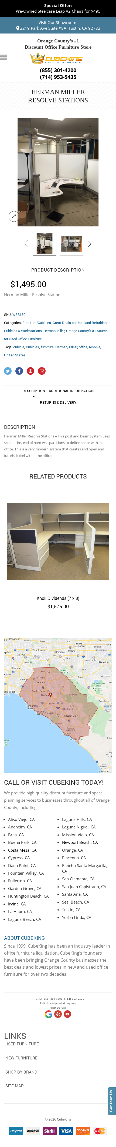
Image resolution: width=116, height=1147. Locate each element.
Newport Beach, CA (80, 842)
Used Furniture (22, 1043)
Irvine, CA (17, 904)
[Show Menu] (5, 58)
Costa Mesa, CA (22, 850)
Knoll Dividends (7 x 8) (58, 598)
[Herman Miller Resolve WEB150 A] (71, 244)
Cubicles (32, 347)
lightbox (14, 216)
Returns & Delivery (58, 402)
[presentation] (26, 244)
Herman (61, 347)
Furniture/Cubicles (36, 322)
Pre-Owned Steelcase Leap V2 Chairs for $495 (58, 11)
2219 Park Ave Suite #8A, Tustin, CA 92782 (60, 28)
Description (33, 390)
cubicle (18, 347)
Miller (73, 347)
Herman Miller (53, 330)
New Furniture (21, 1058)
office (83, 347)
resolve (94, 347)
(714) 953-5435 (58, 77)
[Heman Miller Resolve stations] (58, 172)
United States (15, 355)
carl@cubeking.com (63, 1003)
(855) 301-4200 (58, 70)
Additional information (71, 390)
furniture (47, 347)
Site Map (14, 1085)
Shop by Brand (21, 1072)
